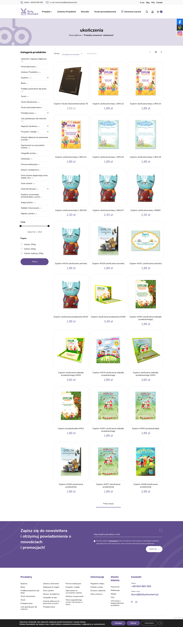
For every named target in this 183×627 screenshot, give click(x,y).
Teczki (23, 96)
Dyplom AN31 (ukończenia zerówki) (146, 263)
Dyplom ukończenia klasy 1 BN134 (108, 157)
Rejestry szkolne (27, 213)
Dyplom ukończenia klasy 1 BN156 (71, 210)
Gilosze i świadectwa (29, 170)
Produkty (46, 11)
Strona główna (75, 35)
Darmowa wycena (132, 11)
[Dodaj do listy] (85, 65)
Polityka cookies (97, 587)
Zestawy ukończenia (51, 583)
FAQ (153, 2)
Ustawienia (149, 623)
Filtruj (34, 261)
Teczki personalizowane (105, 11)
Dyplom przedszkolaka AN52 (71, 428)
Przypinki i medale (28, 132)
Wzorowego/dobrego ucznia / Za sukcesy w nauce (74, 602)
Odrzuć (133, 623)
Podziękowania (27, 113)
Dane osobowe (96, 594)
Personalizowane (28, 66)
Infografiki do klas (28, 153)
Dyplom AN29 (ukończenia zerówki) (108, 263)
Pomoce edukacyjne (29, 164)
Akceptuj (118, 623)
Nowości (85, 11)
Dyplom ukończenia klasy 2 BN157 (108, 210)
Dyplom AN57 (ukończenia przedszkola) (108, 485)
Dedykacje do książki (51, 587)
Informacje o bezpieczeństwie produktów (117, 603)
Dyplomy (24, 77)
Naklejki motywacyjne (30, 208)
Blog (148, 2)
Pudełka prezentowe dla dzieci (33, 89)
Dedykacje (25, 159)
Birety (23, 83)
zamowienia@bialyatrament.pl (63, 2)
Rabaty (113, 594)
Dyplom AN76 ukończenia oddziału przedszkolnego (108, 374)
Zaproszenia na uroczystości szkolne (32, 146)
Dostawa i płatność (98, 590)
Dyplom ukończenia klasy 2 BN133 (145, 103)
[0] (158, 11)
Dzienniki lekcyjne (28, 189)
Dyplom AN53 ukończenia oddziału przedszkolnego (108, 429)
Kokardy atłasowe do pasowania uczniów (34, 138)
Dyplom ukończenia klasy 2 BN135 (145, 157)
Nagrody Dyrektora (29, 126)
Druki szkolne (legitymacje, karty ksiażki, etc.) (34, 176)
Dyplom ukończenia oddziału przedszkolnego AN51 (145, 374)
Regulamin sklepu (97, 583)
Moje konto (115, 587)
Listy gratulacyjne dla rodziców (33, 118)
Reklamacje (115, 590)
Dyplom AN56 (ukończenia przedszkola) (71, 485)
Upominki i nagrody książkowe (34, 59)
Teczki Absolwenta (29, 102)
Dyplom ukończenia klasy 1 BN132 (108, 103)
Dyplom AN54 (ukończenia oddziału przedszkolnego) (146, 318)
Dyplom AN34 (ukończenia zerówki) (71, 263)
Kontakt (159, 2)
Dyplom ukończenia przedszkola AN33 (71, 316)
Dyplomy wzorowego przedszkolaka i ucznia (30, 195)
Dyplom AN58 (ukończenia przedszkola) (146, 485)
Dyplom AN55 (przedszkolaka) (145, 428)
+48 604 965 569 (33, 2)
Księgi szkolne (27, 202)
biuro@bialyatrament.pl (144, 594)
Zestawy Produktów (66, 11)
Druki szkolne (26, 183)
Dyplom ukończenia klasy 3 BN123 (71, 157)
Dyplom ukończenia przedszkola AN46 (108, 316)
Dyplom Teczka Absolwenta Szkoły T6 (71, 103)
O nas (142, 2)
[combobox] (72, 53)
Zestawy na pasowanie (74, 596)
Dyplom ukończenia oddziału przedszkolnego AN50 (71, 374)
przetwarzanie (113, 541)
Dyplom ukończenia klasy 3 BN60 (146, 210)
